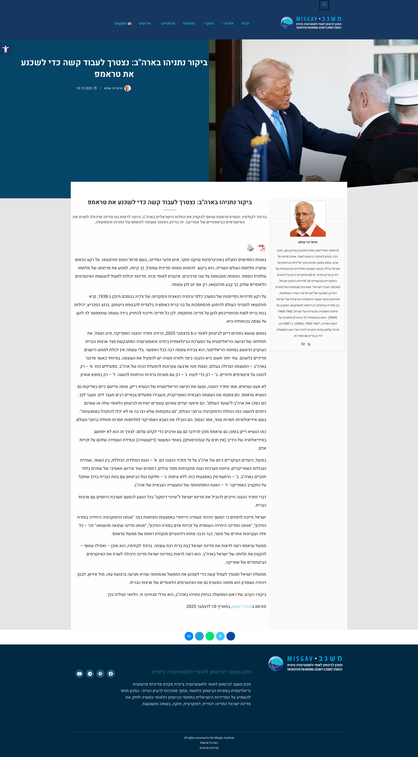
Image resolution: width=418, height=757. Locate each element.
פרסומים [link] (168, 23)
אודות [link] (229, 23)
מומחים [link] (189, 23)
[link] (5, 49)
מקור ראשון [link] (242, 607)
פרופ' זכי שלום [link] (113, 88)
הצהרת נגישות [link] (209, 742)
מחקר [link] (209, 23)
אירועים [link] (145, 23)
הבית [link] (245, 23)
